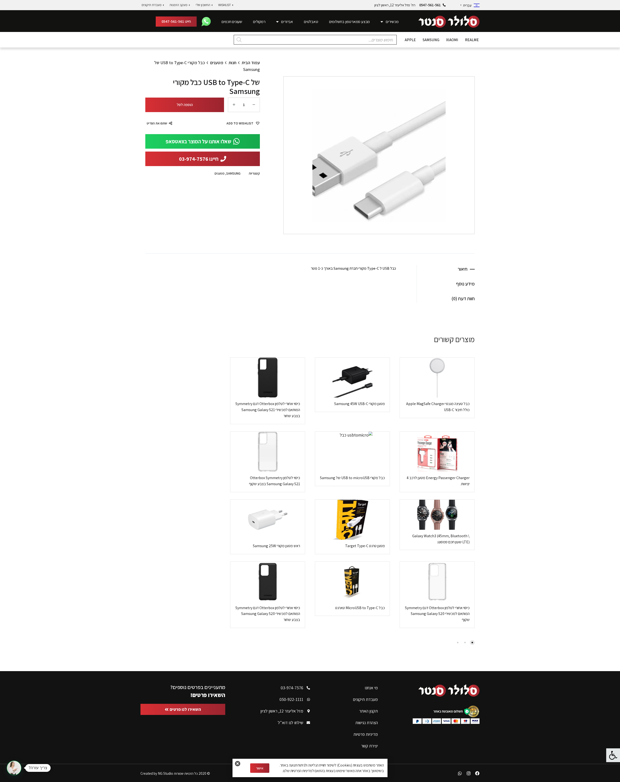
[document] (310, 391)
